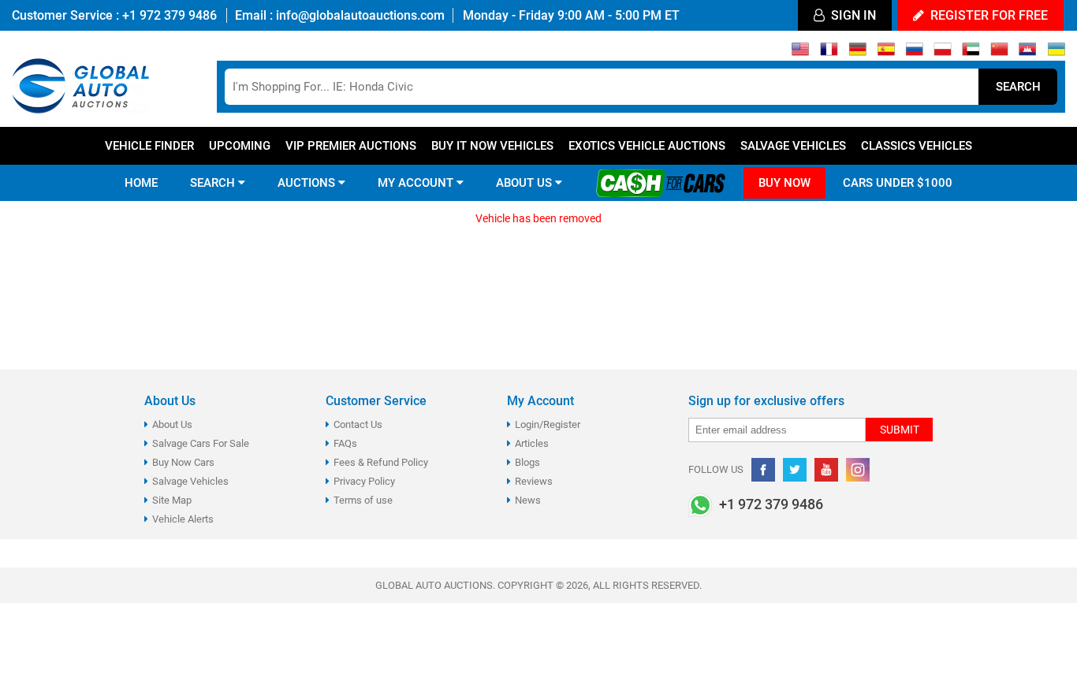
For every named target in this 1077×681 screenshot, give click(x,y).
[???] (999, 52)
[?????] (1028, 52)
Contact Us (358, 424)
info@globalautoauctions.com (360, 15)
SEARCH (214, 183)
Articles (532, 443)
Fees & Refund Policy (381, 462)
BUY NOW (784, 183)
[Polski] (943, 52)
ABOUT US (525, 183)
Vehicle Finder (149, 146)
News (528, 500)
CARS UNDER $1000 (897, 183)
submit (899, 429)
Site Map (172, 500)
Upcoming (239, 146)
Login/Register (547, 424)
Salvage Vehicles (793, 146)
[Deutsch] (857, 52)
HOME (141, 183)
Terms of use (363, 500)
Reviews (534, 481)
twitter (795, 470)
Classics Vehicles (916, 146)
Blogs (527, 462)
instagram (858, 470)
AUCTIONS (308, 183)
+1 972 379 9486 (168, 15)
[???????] (914, 52)
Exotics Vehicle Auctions (646, 146)
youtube (826, 470)
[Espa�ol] (886, 52)
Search (1018, 87)
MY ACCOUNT (417, 183)
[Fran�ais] (829, 52)
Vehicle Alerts (183, 519)
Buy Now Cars (183, 462)
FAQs (345, 443)
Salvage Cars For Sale (200, 443)
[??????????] (1056, 52)
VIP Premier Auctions (350, 146)
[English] (801, 52)
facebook (763, 470)
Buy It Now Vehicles (492, 146)
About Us (172, 424)
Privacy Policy (364, 481)
